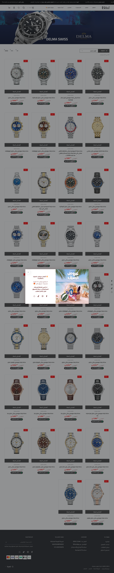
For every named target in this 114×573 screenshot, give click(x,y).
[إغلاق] (28, 272)
